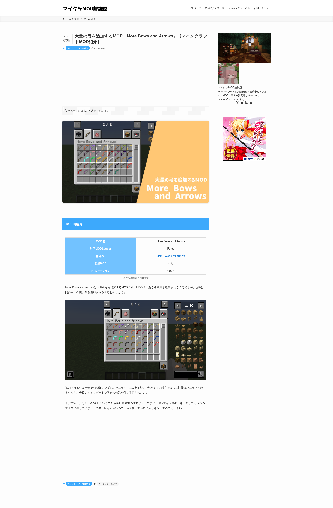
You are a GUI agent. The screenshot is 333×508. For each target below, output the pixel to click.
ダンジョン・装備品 (107, 483)
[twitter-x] (237, 103)
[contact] (251, 103)
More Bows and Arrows (170, 256)
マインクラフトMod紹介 (77, 48)
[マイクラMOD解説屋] (85, 8)
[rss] (246, 103)
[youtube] (242, 103)
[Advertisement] (135, 78)
